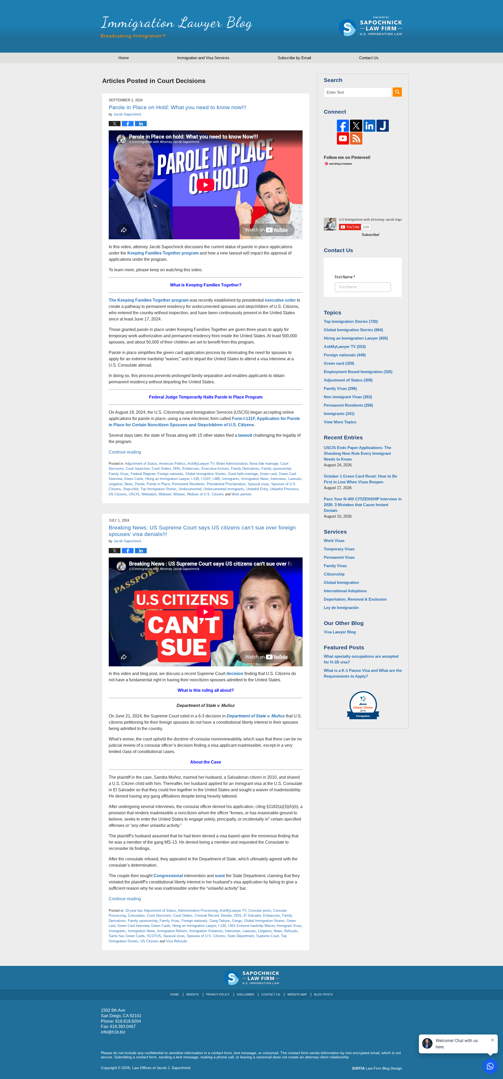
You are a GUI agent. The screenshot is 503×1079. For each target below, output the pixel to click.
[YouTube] (343, 138)
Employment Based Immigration (358, 371)
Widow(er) (148, 494)
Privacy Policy (217, 994)
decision (234, 673)
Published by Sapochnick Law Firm (370, 26)
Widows (179, 494)
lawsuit (245, 435)
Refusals (291, 931)
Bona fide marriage (264, 464)
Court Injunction (138, 469)
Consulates (136, 915)
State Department (240, 936)
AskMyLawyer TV (201, 464)
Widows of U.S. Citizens (205, 494)
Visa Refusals (176, 941)
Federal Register (143, 474)
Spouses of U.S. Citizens (206, 936)
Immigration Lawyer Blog (176, 27)
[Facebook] (343, 126)
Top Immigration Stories (158, 489)
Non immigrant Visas (348, 397)
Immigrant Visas (289, 926)
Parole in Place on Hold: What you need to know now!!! (177, 107)
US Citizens (118, 494)
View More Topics (340, 422)
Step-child (130, 489)
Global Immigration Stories (205, 474)
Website (192, 994)
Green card (268, 474)
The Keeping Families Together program (149, 300)
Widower (164, 494)
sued (220, 875)
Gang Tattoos (220, 921)
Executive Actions (215, 469)
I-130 (195, 479)
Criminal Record (207, 915)
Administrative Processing (198, 910)
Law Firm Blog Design (377, 1068)
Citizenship (334, 574)
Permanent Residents (188, 484)
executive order (280, 300)
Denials (226, 915)
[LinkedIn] (369, 126)
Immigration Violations (206, 931)
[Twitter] (356, 126)
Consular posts (259, 910)
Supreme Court (267, 936)
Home (123, 58)
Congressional (168, 875)
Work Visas (334, 540)
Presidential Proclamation (226, 484)
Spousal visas (258, 484)
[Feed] (356, 138)
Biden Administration (232, 464)
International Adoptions (345, 591)
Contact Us (270, 994)
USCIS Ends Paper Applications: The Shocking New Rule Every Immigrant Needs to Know (357, 453)
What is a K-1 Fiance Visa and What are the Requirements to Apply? (363, 673)
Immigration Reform (172, 931)
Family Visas (119, 474)
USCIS (134, 494)
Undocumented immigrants (224, 489)
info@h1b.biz (113, 1032)
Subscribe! (370, 235)
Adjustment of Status (141, 464)
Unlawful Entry (257, 489)
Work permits (242, 494)
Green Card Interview (133, 926)
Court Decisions (159, 915)
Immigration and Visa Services (203, 58)
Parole (140, 484)
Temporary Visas (339, 549)
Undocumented (190, 489)
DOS (238, 915)
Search (397, 92)
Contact (369, 58)
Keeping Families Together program (163, 253)
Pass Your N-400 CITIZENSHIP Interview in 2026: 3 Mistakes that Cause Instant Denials (363, 505)
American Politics (172, 464)
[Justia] (382, 126)
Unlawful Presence (284, 489)
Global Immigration (341, 582)
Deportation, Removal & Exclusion (355, 599)
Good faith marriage (243, 474)
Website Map (297, 994)
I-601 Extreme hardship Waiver (251, 926)
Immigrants (230, 479)
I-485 (216, 479)
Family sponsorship (276, 469)
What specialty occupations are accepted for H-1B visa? (361, 659)
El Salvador (252, 915)
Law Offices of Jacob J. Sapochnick (161, 1068)
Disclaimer (245, 994)
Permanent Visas (339, 557)
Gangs (237, 921)
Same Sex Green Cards (127, 936)
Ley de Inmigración (341, 607)
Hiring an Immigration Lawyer (167, 479)
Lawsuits (295, 479)
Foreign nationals (170, 474)
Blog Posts (323, 994)
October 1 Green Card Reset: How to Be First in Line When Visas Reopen (360, 479)
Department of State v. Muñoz (256, 716)
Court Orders (161, 469)
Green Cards (133, 479)
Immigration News (255, 479)
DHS (176, 469)
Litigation (115, 484)
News (128, 484)
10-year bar (133, 910)
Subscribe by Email (294, 58)
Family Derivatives (245, 469)
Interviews (278, 479)
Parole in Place (158, 484)
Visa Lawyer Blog (340, 632)
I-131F (205, 479)
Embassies (190, 469)
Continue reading (125, 452)
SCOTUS (154, 936)
